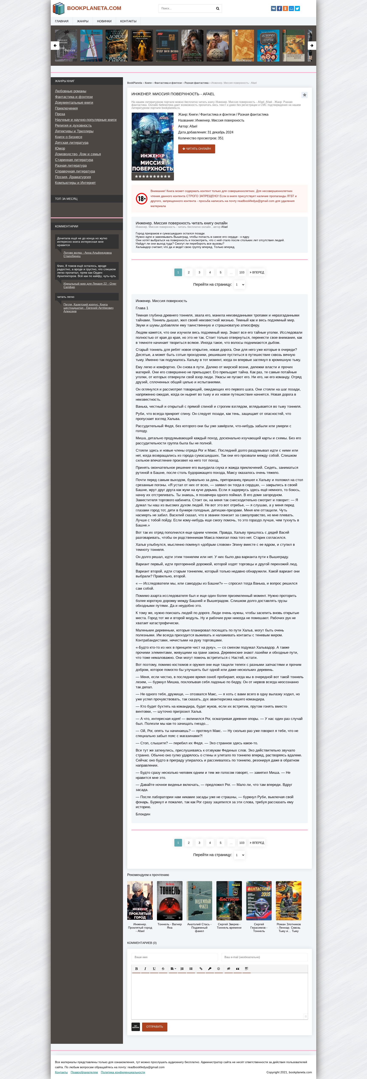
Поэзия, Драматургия (73, 177)
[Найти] (217, 8)
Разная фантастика (253, 114)
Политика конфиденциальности (123, 1072)
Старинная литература (74, 160)
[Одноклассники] (285, 8)
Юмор (60, 148)
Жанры (82, 21)
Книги (193, 114)
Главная (61, 21)
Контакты (128, 21)
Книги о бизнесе (68, 137)
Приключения (66, 108)
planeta (94, 8)
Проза (60, 114)
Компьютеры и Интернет (75, 183)
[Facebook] (279, 8)
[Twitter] (297, 8)
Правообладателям (84, 1072)
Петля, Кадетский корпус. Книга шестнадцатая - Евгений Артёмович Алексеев (88, 308)
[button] (136, 969)
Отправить (154, 1026)
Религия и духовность (73, 125)
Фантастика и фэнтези (217, 114)
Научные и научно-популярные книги (86, 120)
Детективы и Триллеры (74, 131)
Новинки (104, 21)
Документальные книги (74, 103)
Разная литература (71, 166)
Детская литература (71, 143)
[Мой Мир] (291, 8)
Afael (193, 126)
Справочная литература (75, 171)
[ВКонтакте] (273, 8)
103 (241, 272)
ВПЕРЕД (257, 272)
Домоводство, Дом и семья (78, 154)
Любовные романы (70, 91)
